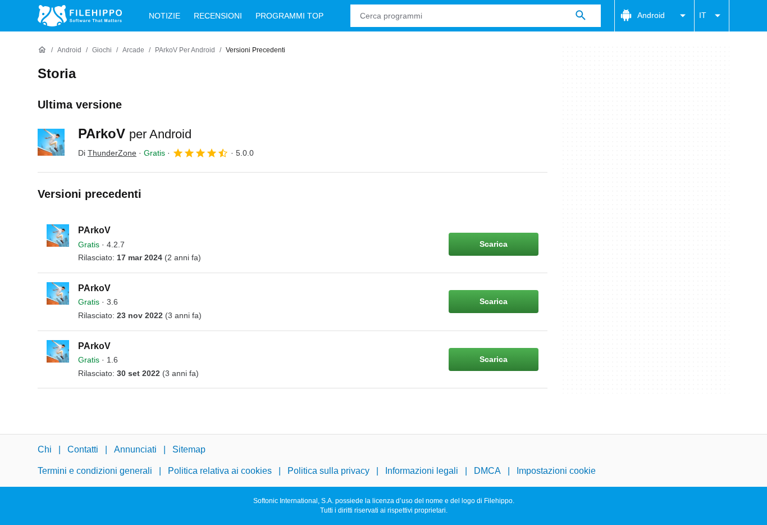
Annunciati (135, 449)
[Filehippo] (80, 15)
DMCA (487, 471)
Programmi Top (289, 15)
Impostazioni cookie (556, 471)
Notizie (164, 15)
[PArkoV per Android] (51, 142)
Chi (45, 449)
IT (702, 15)
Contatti (82, 449)
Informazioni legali (421, 471)
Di (107, 152)
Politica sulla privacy (328, 471)
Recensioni (218, 15)
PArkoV (134, 133)
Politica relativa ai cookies (220, 471)
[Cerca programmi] (580, 15)
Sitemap (189, 449)
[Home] (42, 50)
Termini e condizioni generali (95, 471)
